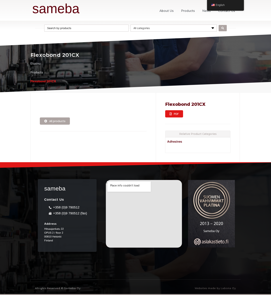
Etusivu (35, 63)
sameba (55, 8)
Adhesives (174, 141)
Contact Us (226, 11)
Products (188, 11)
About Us (166, 11)
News (206, 11)
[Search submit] (223, 28)
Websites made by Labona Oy (215, 288)
